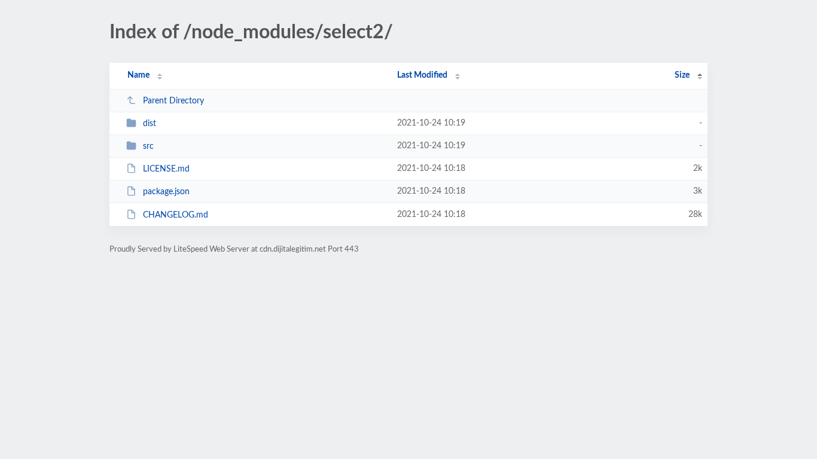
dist (149, 124)
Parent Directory (173, 101)
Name (138, 75)
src (148, 146)
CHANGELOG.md (175, 215)
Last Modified (422, 75)
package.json (166, 192)
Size (682, 75)
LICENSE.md (166, 169)
